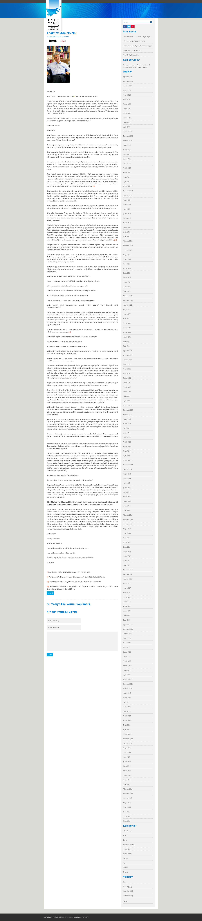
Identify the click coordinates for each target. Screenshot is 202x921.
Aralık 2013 (127, 771)
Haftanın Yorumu (128, 844)
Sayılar (125, 867)
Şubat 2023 (127, 268)
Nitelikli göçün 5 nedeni (131, 55)
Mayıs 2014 (127, 748)
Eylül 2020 (126, 401)
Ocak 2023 (126, 273)
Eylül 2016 (126, 620)
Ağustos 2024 (127, 186)
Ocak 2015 (126, 711)
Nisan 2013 (127, 807)
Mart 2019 (126, 483)
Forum (59, 37)
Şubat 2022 (127, 323)
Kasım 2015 (127, 666)
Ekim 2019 (126, 451)
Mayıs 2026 (127, 90)
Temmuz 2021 (128, 355)
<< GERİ (50, 593)
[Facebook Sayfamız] (125, 28)
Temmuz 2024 (128, 191)
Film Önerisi (127, 831)
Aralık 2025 (127, 113)
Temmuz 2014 (128, 739)
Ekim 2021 (126, 341)
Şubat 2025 (127, 159)
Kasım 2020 (127, 392)
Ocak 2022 (126, 328)
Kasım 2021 (127, 337)
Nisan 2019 (127, 478)
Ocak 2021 (126, 383)
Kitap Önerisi (127, 854)
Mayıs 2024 (127, 200)
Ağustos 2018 (127, 515)
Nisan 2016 (127, 643)
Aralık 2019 (127, 442)
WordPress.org (128, 896)
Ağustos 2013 (127, 789)
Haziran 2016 (127, 634)
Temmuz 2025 (128, 136)
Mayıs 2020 (127, 419)
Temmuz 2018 (128, 519)
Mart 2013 (126, 812)
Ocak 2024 (126, 218)
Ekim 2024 (126, 177)
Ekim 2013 (126, 780)
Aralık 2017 (127, 551)
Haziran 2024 (127, 195)
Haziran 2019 (127, 469)
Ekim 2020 (126, 396)
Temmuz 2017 (128, 574)
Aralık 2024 (127, 168)
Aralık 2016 (127, 606)
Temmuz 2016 (128, 629)
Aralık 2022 (127, 278)
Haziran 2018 (127, 524)
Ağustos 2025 (127, 131)
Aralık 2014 (127, 716)
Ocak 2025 (126, 163)
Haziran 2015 (127, 688)
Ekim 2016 (126, 615)
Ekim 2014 (126, 725)
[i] (74, 96)
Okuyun (125, 858)
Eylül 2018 (126, 510)
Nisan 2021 (127, 369)
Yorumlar (128, 891)
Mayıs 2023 (127, 255)
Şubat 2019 (127, 488)
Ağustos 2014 (127, 734)
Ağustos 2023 (127, 241)
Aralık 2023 (127, 223)
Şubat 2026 (127, 104)
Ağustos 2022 (127, 296)
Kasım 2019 (127, 446)
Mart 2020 (126, 428)
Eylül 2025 (126, 127)
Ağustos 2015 (127, 679)
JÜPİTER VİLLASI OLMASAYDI (134, 41)
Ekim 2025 (126, 122)
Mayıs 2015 (127, 693)
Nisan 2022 (127, 314)
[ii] (94, 186)
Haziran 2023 (127, 250)
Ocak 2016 (126, 656)
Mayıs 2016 (127, 638)
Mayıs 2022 (127, 309)
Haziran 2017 (127, 579)
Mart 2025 (126, 154)
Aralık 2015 (127, 661)
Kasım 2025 (127, 118)
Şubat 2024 (127, 214)
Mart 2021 (126, 373)
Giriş (124, 882)
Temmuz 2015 (128, 684)
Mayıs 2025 (127, 145)
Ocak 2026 (126, 109)
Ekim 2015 (126, 670)
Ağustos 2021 (127, 351)
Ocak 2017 (126, 602)
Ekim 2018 (126, 506)
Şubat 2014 (127, 761)
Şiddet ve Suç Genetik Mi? (132, 50)
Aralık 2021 (127, 332)
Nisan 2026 (127, 95)
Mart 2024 (126, 209)
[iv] (70, 332)
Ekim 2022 (126, 287)
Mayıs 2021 (127, 364)
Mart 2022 (126, 319)
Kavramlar (126, 849)
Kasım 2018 (127, 501)
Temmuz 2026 (128, 81)
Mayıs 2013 (127, 803)
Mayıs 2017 (127, 583)
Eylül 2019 (126, 456)
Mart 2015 (126, 702)
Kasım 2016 (127, 611)
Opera (125, 863)
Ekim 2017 (126, 561)
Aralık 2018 (127, 497)
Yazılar (127, 886)
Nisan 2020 (127, 424)
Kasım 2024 (127, 172)
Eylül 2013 (126, 784)
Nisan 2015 (127, 698)
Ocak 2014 (126, 766)
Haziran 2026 (127, 86)
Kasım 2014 (127, 720)
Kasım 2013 (127, 775)
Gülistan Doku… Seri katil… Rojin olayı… (137, 37)
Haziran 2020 (127, 414)
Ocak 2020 (126, 437)
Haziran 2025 (127, 141)
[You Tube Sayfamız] (133, 28)
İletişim (125, 901)
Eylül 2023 (126, 236)
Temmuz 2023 (128, 246)
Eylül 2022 (126, 291)
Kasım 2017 (127, 556)
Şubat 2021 (127, 378)
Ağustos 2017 (127, 570)
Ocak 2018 (126, 547)
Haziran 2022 (127, 305)
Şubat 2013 (127, 816)
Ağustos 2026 (127, 77)
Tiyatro (125, 872)
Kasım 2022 (127, 282)
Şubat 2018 (127, 542)
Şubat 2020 (127, 433)
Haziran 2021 (127, 360)
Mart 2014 (126, 757)
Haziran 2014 (127, 743)
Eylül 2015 (126, 675)
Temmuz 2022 (128, 300)
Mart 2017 (126, 593)
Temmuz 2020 (128, 410)
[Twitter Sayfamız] (129, 28)
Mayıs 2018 (127, 529)
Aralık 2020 (127, 387)
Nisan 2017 (127, 588)
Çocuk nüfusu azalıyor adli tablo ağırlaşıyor (137, 46)
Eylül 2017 (126, 565)
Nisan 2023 (127, 259)
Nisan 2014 (127, 752)
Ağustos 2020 (127, 405)
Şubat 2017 (127, 597)
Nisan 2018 (127, 533)
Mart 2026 (126, 99)
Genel (125, 840)
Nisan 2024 (127, 204)
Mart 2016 (126, 647)
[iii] (48, 582)
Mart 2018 (126, 538)
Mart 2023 (126, 264)
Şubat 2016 (127, 652)
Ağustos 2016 (127, 625)
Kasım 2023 (127, 227)
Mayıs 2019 (127, 474)
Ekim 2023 (126, 232)
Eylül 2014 (126, 730)
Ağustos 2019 (127, 460)
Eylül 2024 (126, 182)
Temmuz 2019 (128, 465)
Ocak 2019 (126, 492)
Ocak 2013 (126, 821)
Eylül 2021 (126, 346)
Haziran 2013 (127, 798)
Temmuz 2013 (128, 793)
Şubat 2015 (127, 707)
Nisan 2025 (127, 150)
